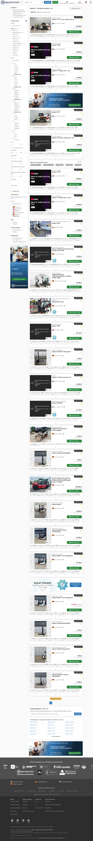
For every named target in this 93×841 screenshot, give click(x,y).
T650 (16, 71)
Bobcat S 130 (51, 728)
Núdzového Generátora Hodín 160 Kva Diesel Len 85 (46, 794)
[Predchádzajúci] (31, 25)
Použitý (15, 224)
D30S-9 (17, 110)
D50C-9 (17, 103)
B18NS (17, 98)
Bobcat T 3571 (69, 725)
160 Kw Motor (51, 791)
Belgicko (17, 214)
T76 (16, 65)
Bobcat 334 (69, 165)
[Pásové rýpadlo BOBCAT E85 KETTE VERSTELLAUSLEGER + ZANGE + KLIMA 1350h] (40, 280)
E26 (16, 78)
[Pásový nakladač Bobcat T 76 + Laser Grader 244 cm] (40, 25)
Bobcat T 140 (51, 731)
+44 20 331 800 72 (18, 782)
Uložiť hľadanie (56, 699)
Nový (15, 222)
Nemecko (18, 207)
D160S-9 (17, 106)
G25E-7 (17, 125)
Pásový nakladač (35, 165)
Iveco (15, 36)
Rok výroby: (13, 150)
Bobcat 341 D (33, 725)
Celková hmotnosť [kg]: (16, 161)
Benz (15, 30)
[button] (90, 2)
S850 (16, 119)
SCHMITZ (16, 42)
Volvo (16, 47)
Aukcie (15, 232)
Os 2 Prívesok (60, 791)
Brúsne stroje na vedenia (72, 791)
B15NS (17, 96)
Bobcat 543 (33, 731)
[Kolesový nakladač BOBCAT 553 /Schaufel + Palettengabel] (40, 434)
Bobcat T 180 (51, 734)
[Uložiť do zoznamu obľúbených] (81, 20)
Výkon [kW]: (14, 155)
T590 (16, 67)
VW (15, 53)
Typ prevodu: (14, 185)
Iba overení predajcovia (19, 241)
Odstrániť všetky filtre (44, 12)
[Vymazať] (42, 2)
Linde (15, 55)
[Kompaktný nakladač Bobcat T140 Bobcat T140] (40, 229)
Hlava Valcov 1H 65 (19, 791)
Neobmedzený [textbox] (16, 204)
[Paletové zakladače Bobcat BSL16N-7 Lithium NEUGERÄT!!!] (40, 680)
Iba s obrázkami (18, 238)
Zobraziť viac (56, 736)
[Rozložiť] (56, 39)
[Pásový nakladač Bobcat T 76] (40, 118)
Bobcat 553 (33, 734)
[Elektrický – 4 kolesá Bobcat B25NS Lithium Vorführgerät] (40, 536)
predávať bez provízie (19, 279)
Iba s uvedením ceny (18, 147)
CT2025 (17, 140)
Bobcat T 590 (69, 734)
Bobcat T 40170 (70, 731)
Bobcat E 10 (51, 725)
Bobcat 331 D (33, 722)
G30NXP (17, 128)
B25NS (17, 90)
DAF (15, 40)
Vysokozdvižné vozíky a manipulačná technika (19, 10)
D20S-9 (17, 108)
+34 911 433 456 (17, 784)
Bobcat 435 (33, 728)
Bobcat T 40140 (70, 728)
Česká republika (19, 212)
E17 (16, 79)
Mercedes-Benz (18, 32)
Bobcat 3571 (59, 165)
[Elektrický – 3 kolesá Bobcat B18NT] (40, 510)
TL (14, 130)
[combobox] (19, 204)
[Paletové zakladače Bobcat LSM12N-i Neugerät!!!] (40, 357)
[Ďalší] (49, 25)
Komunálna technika (18, 17)
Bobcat (16, 28)
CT (14, 138)
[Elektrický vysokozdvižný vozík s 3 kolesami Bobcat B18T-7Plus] (40, 306)
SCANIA (16, 49)
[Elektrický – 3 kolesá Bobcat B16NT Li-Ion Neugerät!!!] (40, 603)
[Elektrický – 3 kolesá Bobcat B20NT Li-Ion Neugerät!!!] (40, 561)
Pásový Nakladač (48, 165)
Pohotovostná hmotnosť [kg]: (18, 166)
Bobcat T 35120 (70, 722)
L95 (16, 134)
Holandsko (18, 209)
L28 (16, 136)
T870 (16, 73)
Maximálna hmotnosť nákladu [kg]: (18, 173)
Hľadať (48, 2)
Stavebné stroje (17, 13)
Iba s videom (17, 240)
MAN (15, 34)
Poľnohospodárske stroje (19, 15)
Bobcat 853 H (51, 722)
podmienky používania (59, 838)
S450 (16, 117)
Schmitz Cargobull (19, 43)
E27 (16, 81)
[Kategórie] (21, 2)
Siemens (16, 38)
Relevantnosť (76, 8)
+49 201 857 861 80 (67, 782)
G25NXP (17, 126)
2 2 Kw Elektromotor (31, 791)
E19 (16, 85)
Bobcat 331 (78, 165)
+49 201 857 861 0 (42, 782)
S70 (16, 115)
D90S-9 (17, 105)
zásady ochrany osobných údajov (45, 838)
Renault (16, 45)
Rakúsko (17, 210)
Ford (15, 51)
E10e (16, 83)
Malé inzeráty (17, 230)
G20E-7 (17, 123)
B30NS (17, 92)
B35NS (17, 94)
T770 (16, 69)
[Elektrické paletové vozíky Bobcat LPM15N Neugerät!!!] (40, 655)
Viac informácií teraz (75, 584)
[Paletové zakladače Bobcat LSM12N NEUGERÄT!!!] (40, 459)
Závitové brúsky (42, 791)
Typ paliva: (13, 179)
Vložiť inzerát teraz (74, 105)
